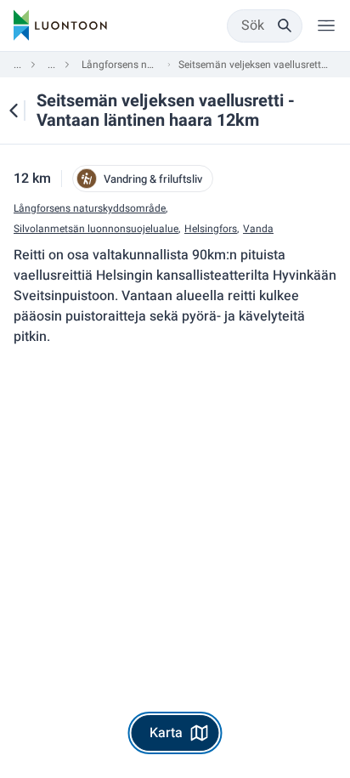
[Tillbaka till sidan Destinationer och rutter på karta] (13, 111)
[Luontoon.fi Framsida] (60, 26)
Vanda (258, 229)
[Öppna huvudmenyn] (326, 25)
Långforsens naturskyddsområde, (90, 208)
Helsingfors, (211, 229)
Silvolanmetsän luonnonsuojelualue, (97, 229)
